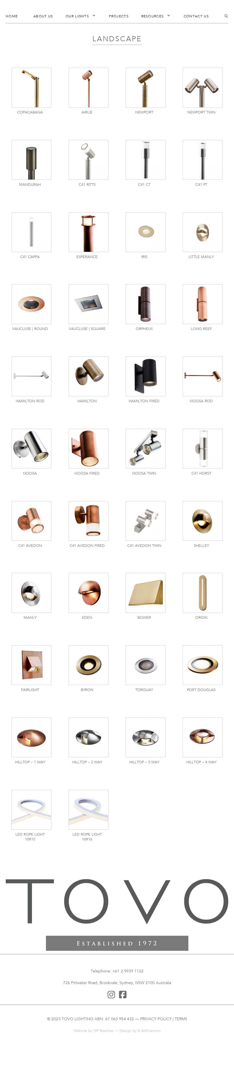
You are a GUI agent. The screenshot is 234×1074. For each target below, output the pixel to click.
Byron (87, 690)
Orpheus (144, 329)
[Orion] (202, 593)
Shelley (201, 546)
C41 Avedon (30, 546)
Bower (144, 618)
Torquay (144, 690)
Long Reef (201, 329)
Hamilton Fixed (144, 401)
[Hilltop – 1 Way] (31, 737)
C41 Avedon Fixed (87, 546)
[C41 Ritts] (88, 160)
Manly (30, 618)
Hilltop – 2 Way (87, 762)
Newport (144, 113)
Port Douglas (201, 690)
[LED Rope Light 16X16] (88, 809)
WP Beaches (103, 1031)
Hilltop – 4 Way (201, 762)
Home (12, 16)
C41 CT (144, 185)
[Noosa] (31, 448)
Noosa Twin (144, 474)
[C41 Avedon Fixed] (88, 521)
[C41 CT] (145, 160)
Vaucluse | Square (87, 329)
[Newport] (145, 88)
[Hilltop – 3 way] (145, 737)
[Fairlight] (31, 665)
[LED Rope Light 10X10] (31, 809)
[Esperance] (88, 232)
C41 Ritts (87, 185)
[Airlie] (88, 88)
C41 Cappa (30, 257)
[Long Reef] (202, 304)
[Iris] (145, 232)
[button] (93, 16)
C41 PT (201, 185)
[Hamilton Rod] (31, 376)
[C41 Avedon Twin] (145, 521)
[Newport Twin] (202, 88)
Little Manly (201, 257)
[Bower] (145, 593)
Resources (152, 16)
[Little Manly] (202, 232)
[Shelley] (202, 521)
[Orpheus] (145, 304)
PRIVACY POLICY (156, 1019)
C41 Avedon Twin (144, 546)
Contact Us (196, 16)
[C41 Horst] (202, 448)
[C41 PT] (202, 160)
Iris (144, 257)
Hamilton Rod (30, 401)
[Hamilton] (88, 376)
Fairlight (30, 690)
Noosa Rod (201, 401)
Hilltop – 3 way (144, 762)
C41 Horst (201, 474)
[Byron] (88, 665)
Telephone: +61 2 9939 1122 (117, 971)
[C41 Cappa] (31, 232)
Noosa (30, 474)
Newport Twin (201, 113)
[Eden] (88, 593)
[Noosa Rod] (202, 376)
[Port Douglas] (202, 665)
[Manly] (31, 593)
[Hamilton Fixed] (145, 376)
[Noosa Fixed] (88, 448)
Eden (87, 618)
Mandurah (30, 185)
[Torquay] (145, 665)
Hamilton (87, 401)
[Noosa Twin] (145, 448)
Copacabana (30, 113)
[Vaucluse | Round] (31, 304)
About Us (43, 16)
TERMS (181, 1019)
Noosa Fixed (87, 474)
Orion (201, 618)
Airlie (87, 113)
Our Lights (77, 16)
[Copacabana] (31, 88)
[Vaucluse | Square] (88, 304)
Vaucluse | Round (30, 329)
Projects (119, 16)
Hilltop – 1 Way (30, 762)
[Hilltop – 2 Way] (88, 737)
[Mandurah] (31, 160)
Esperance (87, 257)
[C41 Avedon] (31, 521)
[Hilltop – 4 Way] (202, 737)
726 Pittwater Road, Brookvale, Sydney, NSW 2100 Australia (117, 983)
